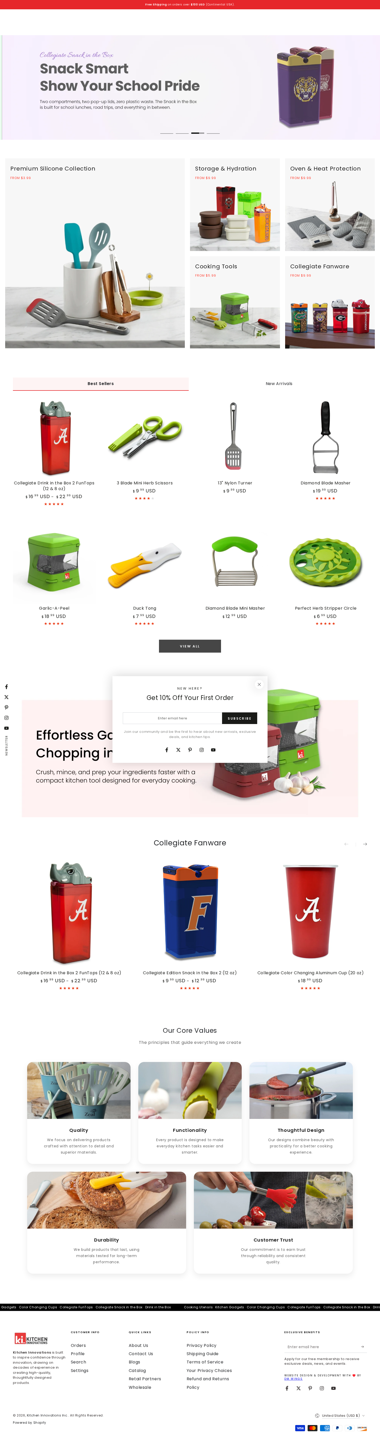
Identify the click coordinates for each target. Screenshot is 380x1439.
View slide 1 (166, 129)
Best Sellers (101, 384)
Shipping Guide (203, 1354)
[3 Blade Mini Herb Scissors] (144, 437)
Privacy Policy (202, 1345)
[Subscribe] (364, 1347)
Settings (80, 1371)
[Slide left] (350, 844)
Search (78, 1362)
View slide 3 (197, 129)
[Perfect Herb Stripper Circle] (325, 562)
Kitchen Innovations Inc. (47, 1415)
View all (190, 646)
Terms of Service (205, 1362)
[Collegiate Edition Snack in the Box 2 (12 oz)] (190, 912)
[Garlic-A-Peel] (54, 562)
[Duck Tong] (144, 562)
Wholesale (140, 1387)
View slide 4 (213, 129)
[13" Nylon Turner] (235, 437)
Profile (78, 1354)
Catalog (137, 1371)
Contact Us (141, 1354)
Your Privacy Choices (209, 1371)
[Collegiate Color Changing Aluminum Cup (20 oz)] (310, 912)
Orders (78, 1345)
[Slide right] (361, 844)
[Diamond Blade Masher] (325, 437)
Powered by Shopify (29, 1423)
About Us (138, 1345)
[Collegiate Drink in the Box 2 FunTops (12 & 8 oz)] (54, 437)
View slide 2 (182, 129)
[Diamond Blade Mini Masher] (235, 562)
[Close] (259, 684)
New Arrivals (279, 384)
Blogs (134, 1362)
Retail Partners (145, 1379)
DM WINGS (293, 1379)
